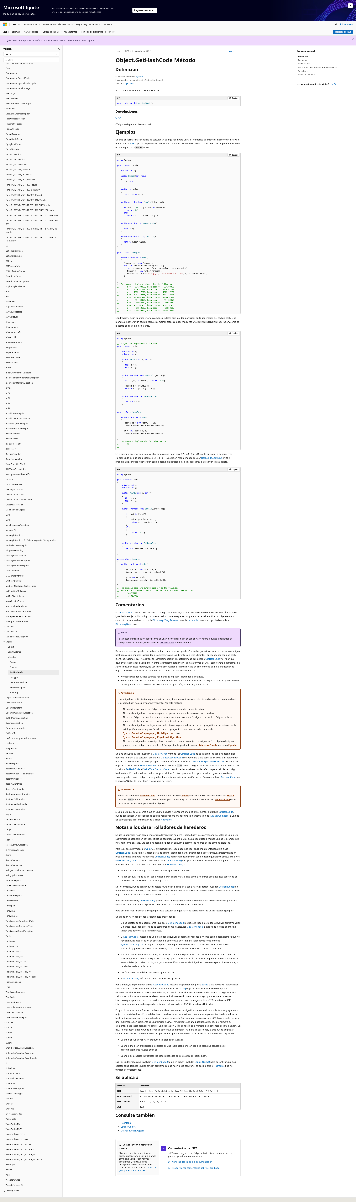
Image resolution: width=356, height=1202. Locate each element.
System (139, 76)
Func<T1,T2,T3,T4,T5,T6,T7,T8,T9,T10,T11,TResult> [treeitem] (28, 205)
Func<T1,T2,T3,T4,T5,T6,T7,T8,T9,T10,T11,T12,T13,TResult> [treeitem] (32, 215)
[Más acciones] (238, 51)
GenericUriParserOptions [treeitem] (17, 281)
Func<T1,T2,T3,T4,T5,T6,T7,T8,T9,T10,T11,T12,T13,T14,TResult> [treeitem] (32, 222)
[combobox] (31, 54)
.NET (127, 51)
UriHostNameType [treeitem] (14, 1093)
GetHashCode (125, 612)
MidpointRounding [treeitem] (14, 550)
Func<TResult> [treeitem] (12, 149)
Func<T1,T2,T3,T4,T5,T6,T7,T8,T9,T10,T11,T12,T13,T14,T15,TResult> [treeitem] (32, 230)
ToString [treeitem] (14, 692)
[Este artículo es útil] (331, 84)
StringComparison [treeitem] (14, 865)
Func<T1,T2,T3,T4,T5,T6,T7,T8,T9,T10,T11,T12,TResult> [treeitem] (30, 210)
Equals (232, 745)
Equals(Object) (202, 1061)
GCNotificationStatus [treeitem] (15, 271)
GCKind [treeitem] (9, 261)
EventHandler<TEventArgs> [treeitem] (18, 103)
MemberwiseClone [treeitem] (18, 682)
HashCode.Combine (211, 457)
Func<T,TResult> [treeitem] (13, 154)
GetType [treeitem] (14, 677)
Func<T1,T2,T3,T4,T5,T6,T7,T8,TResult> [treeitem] (23, 189)
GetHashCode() (123, 852)
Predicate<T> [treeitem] (12, 743)
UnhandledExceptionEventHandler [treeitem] (22, 1058)
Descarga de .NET (343, 31)
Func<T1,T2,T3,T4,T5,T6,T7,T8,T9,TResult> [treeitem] (24, 195)
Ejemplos (302, 60)
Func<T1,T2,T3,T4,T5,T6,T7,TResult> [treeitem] (22, 184)
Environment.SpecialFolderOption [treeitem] (21, 83)
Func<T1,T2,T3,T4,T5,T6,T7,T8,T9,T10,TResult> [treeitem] (26, 200)
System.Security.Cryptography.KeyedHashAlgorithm (152, 737)
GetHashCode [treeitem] (16, 672)
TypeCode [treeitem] (10, 997)
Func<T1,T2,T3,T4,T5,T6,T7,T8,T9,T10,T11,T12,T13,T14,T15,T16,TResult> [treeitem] (32, 239)
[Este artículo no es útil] (335, 84)
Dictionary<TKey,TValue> (165, 620)
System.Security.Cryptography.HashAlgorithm (148, 733)
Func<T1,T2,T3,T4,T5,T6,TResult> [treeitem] (20, 179)
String (205, 984)
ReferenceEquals (208, 745)
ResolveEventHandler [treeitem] (15, 789)
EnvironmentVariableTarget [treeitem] (18, 88)
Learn (118, 51)
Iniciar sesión (346, 24)
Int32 (118, 118)
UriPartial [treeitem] (10, 1108)
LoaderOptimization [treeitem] (15, 494)
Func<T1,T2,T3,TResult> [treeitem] (16, 164)
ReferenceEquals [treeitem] (18, 687)
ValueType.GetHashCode (156, 769)
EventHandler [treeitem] (12, 98)
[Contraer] (58, 49)
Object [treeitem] (11, 647)
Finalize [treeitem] (13, 667)
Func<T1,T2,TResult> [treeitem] (15, 159)
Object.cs (127, 83)
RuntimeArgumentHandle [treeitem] (18, 794)
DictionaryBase (123, 624)
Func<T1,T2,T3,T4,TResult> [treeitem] (18, 169)
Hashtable (192, 620)
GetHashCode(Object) (126, 860)
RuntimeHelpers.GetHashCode (209, 761)
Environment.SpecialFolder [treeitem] (18, 78)
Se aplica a (303, 71)
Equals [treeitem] (13, 662)
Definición (303, 56)
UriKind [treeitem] (9, 1098)
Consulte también (306, 74)
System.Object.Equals (132, 944)
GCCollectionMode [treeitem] (14, 251)
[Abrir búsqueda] (336, 24)
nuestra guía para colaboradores (137, 1169)
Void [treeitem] (8, 1174)
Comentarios (304, 63)
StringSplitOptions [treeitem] (14, 875)
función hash (167, 642)
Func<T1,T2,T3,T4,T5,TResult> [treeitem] (19, 174)
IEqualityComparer (219, 815)
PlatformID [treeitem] (11, 733)
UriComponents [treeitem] (13, 1073)
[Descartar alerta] (350, 5)
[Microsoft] (5, 24)
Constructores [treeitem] (14, 652)
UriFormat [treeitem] (10, 1083)
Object (148, 848)
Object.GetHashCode (172, 757)
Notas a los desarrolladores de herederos (317, 67)
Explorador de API (140, 51)
